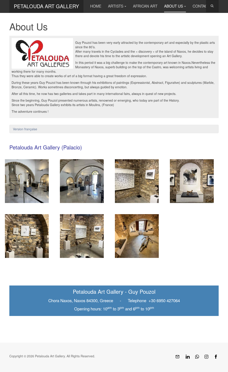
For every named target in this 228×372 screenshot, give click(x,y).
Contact (201, 6)
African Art (145, 6)
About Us (173, 6)
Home (95, 6)
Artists (115, 6)
